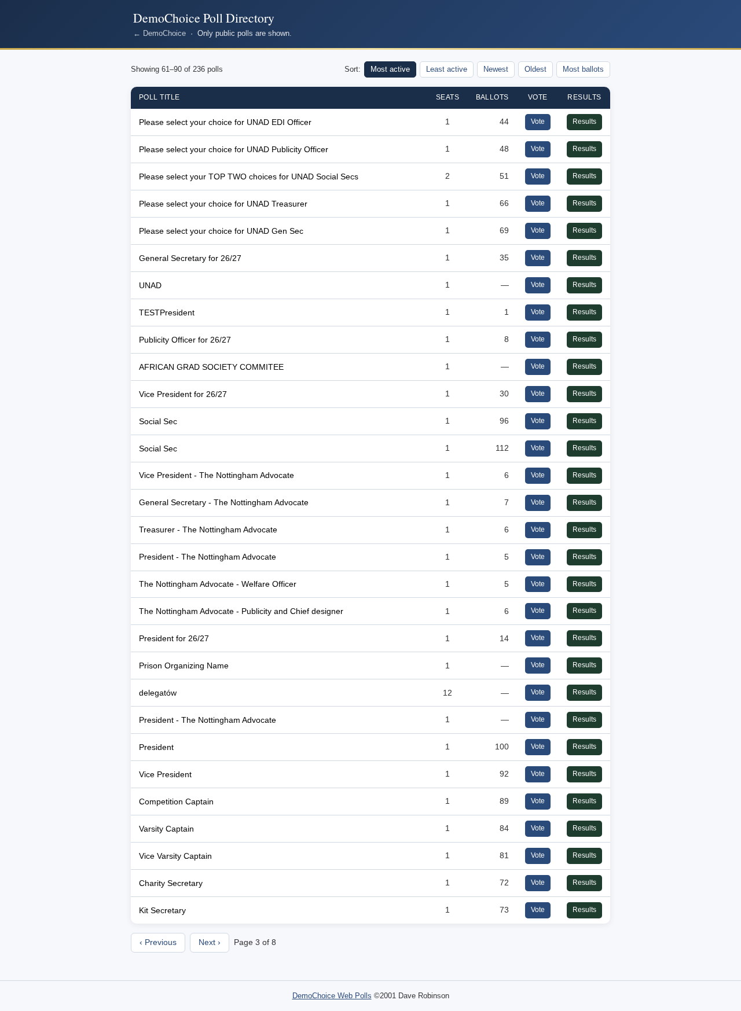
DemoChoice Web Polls (332, 995)
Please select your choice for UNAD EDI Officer (225, 122)
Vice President (165, 774)
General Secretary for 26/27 (190, 258)
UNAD (150, 285)
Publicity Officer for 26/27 (185, 339)
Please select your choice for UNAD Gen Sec (221, 231)
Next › (210, 942)
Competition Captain (176, 801)
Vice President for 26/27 (183, 394)
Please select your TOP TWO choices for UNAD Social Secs (248, 176)
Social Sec (158, 421)
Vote (538, 121)
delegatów (158, 692)
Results (584, 121)
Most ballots (583, 69)
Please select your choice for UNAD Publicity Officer (233, 149)
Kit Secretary (162, 910)
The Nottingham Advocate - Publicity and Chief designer (241, 611)
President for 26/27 (174, 638)
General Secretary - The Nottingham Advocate (224, 502)
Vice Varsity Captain (175, 856)
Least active (446, 69)
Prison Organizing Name (184, 665)
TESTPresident (167, 312)
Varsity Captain (166, 828)
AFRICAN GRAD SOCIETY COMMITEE (211, 367)
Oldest (535, 69)
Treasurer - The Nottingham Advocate (208, 529)
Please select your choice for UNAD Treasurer (223, 203)
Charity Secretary (171, 883)
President (156, 747)
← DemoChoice (159, 33)
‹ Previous (158, 942)
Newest (495, 69)
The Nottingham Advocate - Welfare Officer (217, 584)
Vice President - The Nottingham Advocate (216, 475)
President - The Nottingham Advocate (207, 556)
